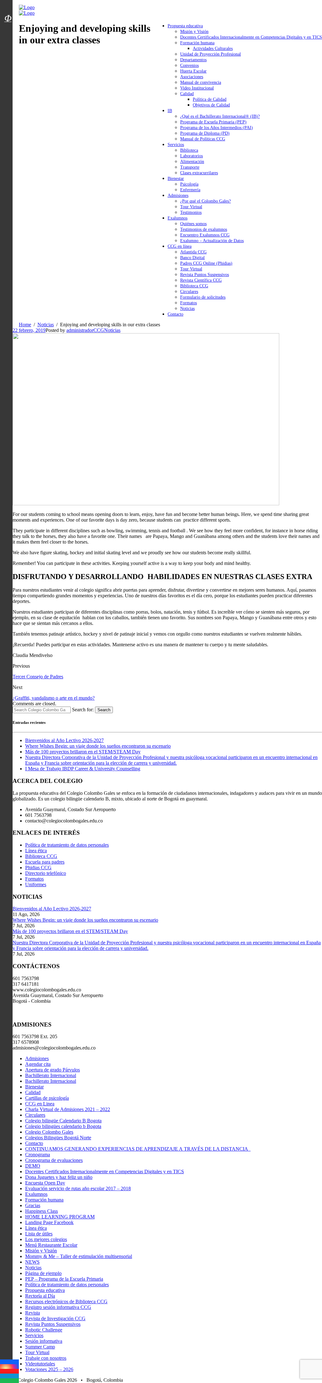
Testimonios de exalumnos (203, 229)
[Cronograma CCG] (8, 4)
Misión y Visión (194, 31)
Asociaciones (191, 76)
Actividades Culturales (213, 48)
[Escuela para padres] (8, 29)
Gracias (32, 1205)
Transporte (189, 167)
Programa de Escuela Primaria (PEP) (213, 122)
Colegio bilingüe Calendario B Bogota (63, 1120)
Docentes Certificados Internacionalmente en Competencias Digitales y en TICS (251, 37)
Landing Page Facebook (49, 1222)
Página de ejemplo (43, 1273)
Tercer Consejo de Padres (38, 676)
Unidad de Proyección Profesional (210, 54)
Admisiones (178, 195)
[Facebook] (9, 1361)
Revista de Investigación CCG (55, 1318)
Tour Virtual (191, 206)
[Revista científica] (8, 32)
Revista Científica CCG (201, 280)
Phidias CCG (38, 867)
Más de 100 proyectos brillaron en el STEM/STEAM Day (83, 751)
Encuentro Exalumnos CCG (205, 235)
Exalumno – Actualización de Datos (212, 240)
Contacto (175, 314)
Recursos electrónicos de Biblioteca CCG (66, 1301)
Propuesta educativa (185, 26)
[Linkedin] (9, 1376)
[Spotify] (9, 1380)
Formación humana (197, 43)
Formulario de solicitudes (202, 297)
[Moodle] (8, 10)
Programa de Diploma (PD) (205, 133)
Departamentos (193, 59)
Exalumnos (177, 218)
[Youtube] (9, 1371)
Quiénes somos (193, 223)
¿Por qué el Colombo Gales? (205, 201)
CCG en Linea (39, 1103)
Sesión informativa (43, 1341)
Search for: (83, 709)
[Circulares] (8, 7)
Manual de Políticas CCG (202, 139)
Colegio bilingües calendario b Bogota (63, 1126)
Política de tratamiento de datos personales (67, 845)
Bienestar (176, 178)
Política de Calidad (209, 99)
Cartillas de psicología (47, 1098)
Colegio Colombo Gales (49, 1132)
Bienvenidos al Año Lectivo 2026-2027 (64, 740)
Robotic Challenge (43, 1329)
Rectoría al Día (40, 1296)
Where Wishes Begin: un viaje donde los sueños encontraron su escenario (98, 746)
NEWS (32, 1262)
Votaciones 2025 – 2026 (49, 1369)
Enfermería (190, 189)
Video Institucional (197, 88)
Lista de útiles (39, 1233)
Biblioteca (189, 150)
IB (170, 110)
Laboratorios (191, 156)
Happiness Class (41, 1211)
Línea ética (36, 850)
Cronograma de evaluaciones (54, 1160)
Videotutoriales (40, 1363)
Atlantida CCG (193, 252)
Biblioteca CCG (194, 286)
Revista (32, 1312)
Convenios (189, 65)
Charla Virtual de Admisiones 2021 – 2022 (67, 1109)
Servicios (176, 144)
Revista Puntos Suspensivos (204, 274)
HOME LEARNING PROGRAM (60, 1216)
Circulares (189, 291)
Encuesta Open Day (45, 1182)
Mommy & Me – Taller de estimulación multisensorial (78, 1256)
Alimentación (192, 161)
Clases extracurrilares (199, 173)
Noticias (187, 308)
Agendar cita (38, 1064)
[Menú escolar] (8, 26)
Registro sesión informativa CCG (58, 1307)
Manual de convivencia (200, 82)
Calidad (187, 93)
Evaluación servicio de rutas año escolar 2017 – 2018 (78, 1188)
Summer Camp (40, 1346)
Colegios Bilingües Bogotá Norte (58, 1137)
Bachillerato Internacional (50, 1075)
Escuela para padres (44, 862)
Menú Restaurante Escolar (51, 1245)
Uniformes (35, 884)
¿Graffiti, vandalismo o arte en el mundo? (54, 698)
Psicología (189, 184)
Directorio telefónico (45, 873)
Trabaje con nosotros (45, 1358)
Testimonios (191, 212)
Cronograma (37, 1154)
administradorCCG (85, 330)
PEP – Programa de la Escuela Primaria (64, 1279)
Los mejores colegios (46, 1239)
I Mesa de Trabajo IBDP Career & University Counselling (82, 768)
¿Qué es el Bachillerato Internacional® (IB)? (220, 116)
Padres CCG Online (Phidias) (206, 263)
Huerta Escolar (193, 71)
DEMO (32, 1166)
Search (103, 710)
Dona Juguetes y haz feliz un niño (58, 1177)
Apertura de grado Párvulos (52, 1069)
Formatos (188, 303)
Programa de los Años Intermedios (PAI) (216, 127)
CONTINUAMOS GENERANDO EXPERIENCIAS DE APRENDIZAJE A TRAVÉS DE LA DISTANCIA (138, 1149)
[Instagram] (9, 1366)
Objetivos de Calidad (211, 105)
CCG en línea (180, 246)
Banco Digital (192, 257)
